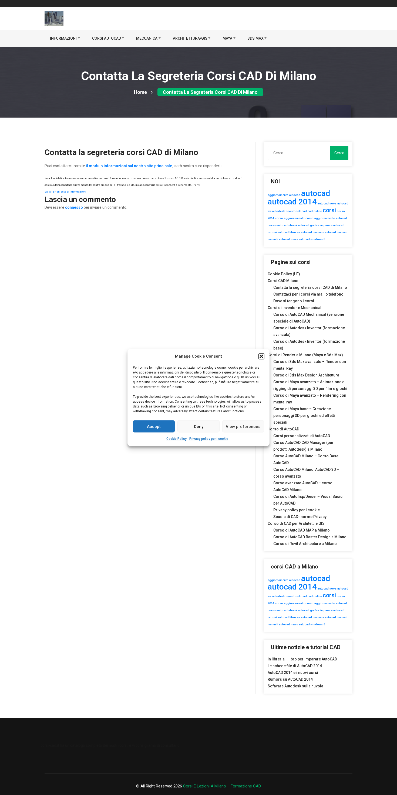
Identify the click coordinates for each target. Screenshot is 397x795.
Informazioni (63, 38)
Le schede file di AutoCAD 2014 (295, 666)
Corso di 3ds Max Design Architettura (306, 375)
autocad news (327, 203)
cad (304, 211)
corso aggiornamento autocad (326, 218)
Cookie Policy (176, 439)
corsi (329, 210)
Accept (154, 426)
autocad (315, 193)
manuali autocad (279, 239)
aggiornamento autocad (284, 195)
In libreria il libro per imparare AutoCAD (302, 659)
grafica (314, 225)
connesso (74, 207)
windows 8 (318, 239)
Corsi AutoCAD (106, 38)
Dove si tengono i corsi (293, 301)
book (297, 211)
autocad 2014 (292, 201)
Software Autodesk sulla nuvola (295, 686)
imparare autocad (332, 225)
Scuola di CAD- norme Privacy (300, 517)
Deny (198, 426)
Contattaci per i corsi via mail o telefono (308, 294)
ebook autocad (298, 225)
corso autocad (278, 225)
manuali (342, 232)
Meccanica (146, 38)
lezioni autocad (278, 232)
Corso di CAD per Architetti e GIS (296, 523)
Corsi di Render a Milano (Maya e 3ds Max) (305, 355)
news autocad (300, 239)
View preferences (243, 426)
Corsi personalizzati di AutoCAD (301, 436)
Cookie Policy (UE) (284, 274)
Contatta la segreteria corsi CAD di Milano (210, 92)
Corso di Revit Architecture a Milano (305, 544)
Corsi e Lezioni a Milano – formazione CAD (222, 786)
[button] (261, 356)
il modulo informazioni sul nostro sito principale (129, 166)
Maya (227, 38)
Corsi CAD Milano (283, 281)
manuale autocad (324, 232)
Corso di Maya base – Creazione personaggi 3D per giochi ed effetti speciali (304, 415)
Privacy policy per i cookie (208, 439)
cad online (315, 211)
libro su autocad (301, 232)
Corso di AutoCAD (283, 429)
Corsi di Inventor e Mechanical (294, 308)
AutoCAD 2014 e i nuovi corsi (293, 672)
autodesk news (282, 211)
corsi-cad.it (50, 745)
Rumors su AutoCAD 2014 (290, 679)
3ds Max (256, 38)
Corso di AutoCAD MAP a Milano (301, 530)
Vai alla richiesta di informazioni (65, 191)
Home (140, 92)
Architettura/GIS (190, 38)
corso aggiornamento (290, 218)
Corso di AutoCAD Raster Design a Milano (309, 537)
